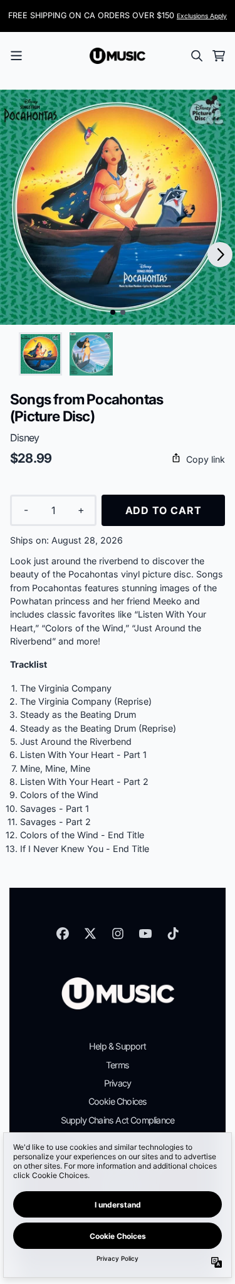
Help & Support (117, 1046)
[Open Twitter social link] (90, 933)
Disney (24, 437)
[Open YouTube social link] (145, 933)
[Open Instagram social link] (118, 933)
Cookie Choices (117, 1101)
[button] (117, 459)
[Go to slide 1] (112, 312)
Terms (117, 1065)
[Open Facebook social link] (62, 933)
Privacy (117, 1083)
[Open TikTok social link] (173, 933)
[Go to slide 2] (122, 312)
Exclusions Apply (202, 15)
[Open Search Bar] (196, 56)
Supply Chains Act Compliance (118, 1120)
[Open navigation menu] (16, 56)
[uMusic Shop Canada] (118, 56)
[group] (40, 354)
